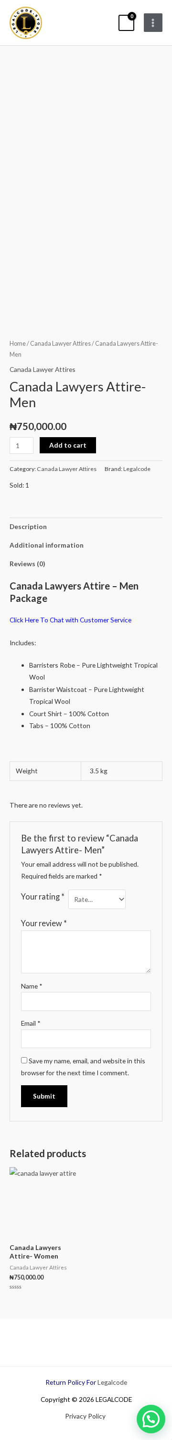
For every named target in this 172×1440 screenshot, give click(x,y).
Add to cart (67, 445)
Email (31, 1023)
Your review (44, 923)
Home (18, 343)
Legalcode (136, 468)
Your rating (42, 896)
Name (32, 986)
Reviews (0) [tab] (27, 564)
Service (120, 620)
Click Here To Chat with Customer (59, 620)
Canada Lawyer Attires (60, 343)
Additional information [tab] (47, 545)
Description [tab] (28, 526)
